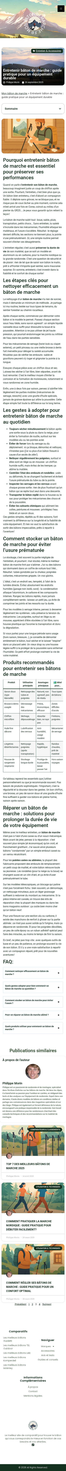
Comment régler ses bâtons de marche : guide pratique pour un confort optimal (30, 1287)
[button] (60, 109)
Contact (32, 1391)
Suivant (46, 1304)
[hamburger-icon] (61, 8)
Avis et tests (47, 1355)
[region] (33, 1443)
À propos (33, 1386)
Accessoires (47, 1350)
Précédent (20, 1304)
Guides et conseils (48, 1359)
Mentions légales (33, 1395)
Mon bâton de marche (14, 93)
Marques (46, 1346)
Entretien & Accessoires (48, 50)
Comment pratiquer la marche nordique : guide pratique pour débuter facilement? (29, 1225)
